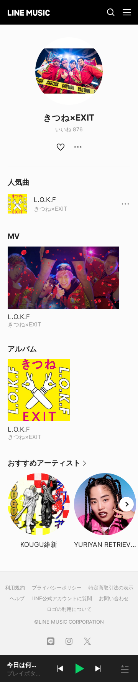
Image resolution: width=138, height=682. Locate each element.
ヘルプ (17, 598)
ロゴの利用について (69, 609)
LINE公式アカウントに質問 (61, 598)
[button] (79, 669)
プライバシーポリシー (57, 587)
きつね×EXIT (50, 208)
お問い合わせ (114, 598)
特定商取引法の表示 (111, 587)
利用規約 (15, 587)
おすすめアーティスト (47, 465)
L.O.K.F (45, 200)
